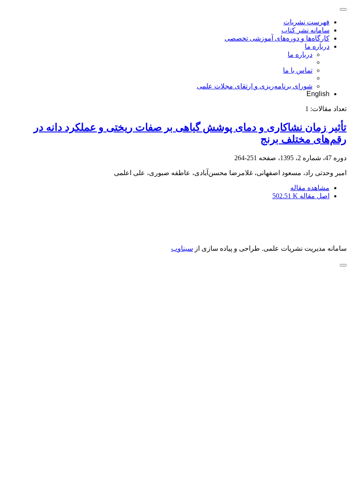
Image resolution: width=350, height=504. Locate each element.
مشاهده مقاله (310, 187)
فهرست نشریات (306, 22)
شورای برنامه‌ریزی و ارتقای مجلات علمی (254, 86)
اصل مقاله (301, 195)
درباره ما (317, 46)
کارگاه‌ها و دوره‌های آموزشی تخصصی (277, 38)
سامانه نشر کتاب (305, 30)
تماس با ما (297, 70)
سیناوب (182, 248)
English (318, 93)
